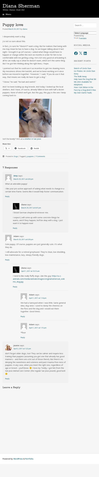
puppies (30, 156)
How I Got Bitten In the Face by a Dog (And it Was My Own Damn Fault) (85, 90)
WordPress (18, 459)
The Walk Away (80, 76)
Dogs (16, 156)
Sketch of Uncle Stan (82, 68)
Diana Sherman (21, 6)
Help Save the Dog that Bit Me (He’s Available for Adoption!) (85, 82)
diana (25, 29)
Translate (82, 38)
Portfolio (29, 459)
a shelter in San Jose (32, 139)
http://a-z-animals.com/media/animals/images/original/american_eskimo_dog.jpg (39, 279)
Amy (16, 175)
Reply (7, 196)
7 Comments (40, 156)
